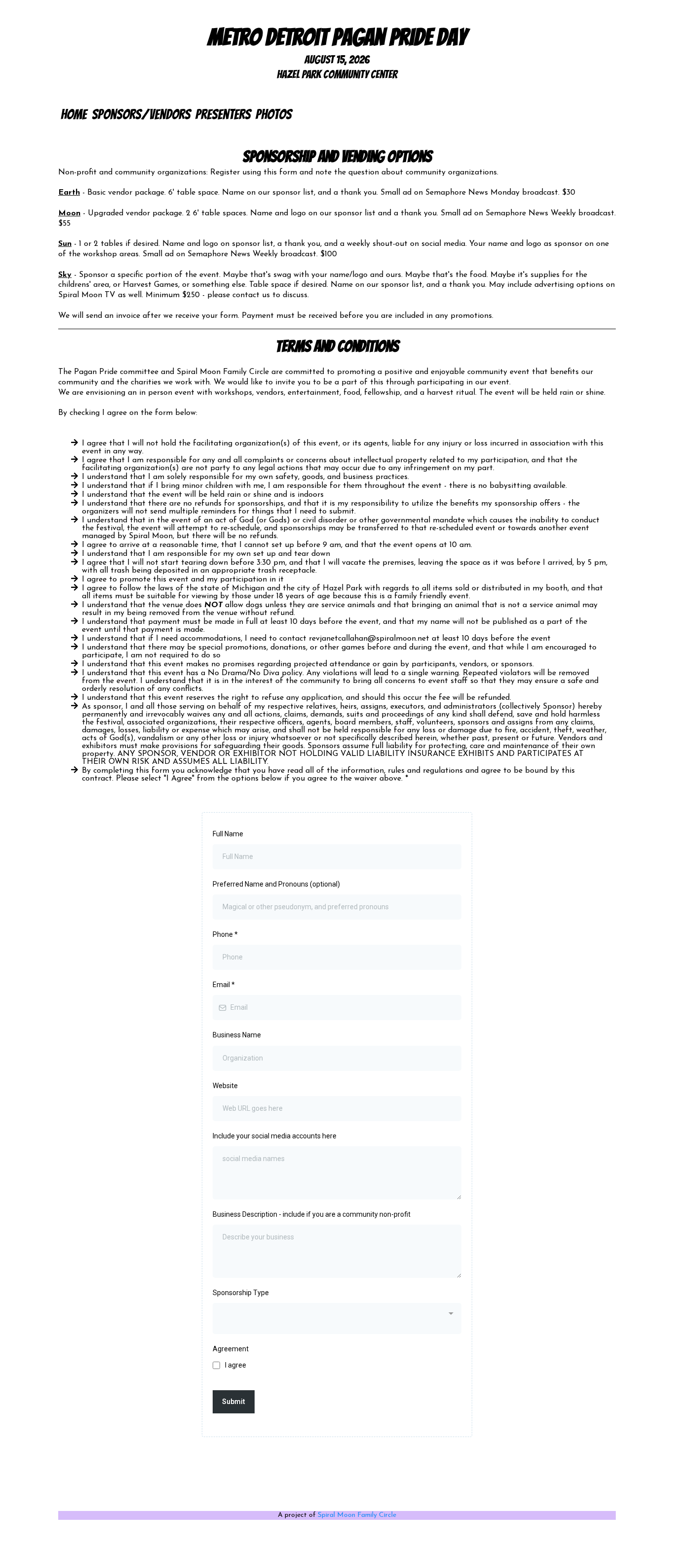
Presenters (223, 114)
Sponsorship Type (241, 1293)
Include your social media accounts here (275, 1136)
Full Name (228, 834)
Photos (274, 114)
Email (224, 985)
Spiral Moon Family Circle (357, 1515)
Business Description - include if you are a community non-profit (312, 1214)
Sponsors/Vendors (141, 114)
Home (74, 114)
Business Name (237, 1035)
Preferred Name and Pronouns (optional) (276, 884)
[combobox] (337, 1318)
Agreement (231, 1349)
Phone (225, 934)
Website (225, 1086)
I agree (235, 1365)
